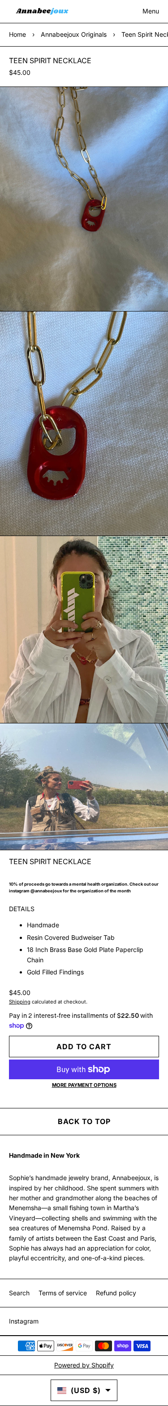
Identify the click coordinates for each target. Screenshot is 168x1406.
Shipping (19, 1002)
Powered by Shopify (84, 1365)
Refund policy (116, 1293)
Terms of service (63, 1293)
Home (17, 34)
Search (19, 1293)
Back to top (84, 1121)
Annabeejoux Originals (74, 34)
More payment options (84, 1085)
